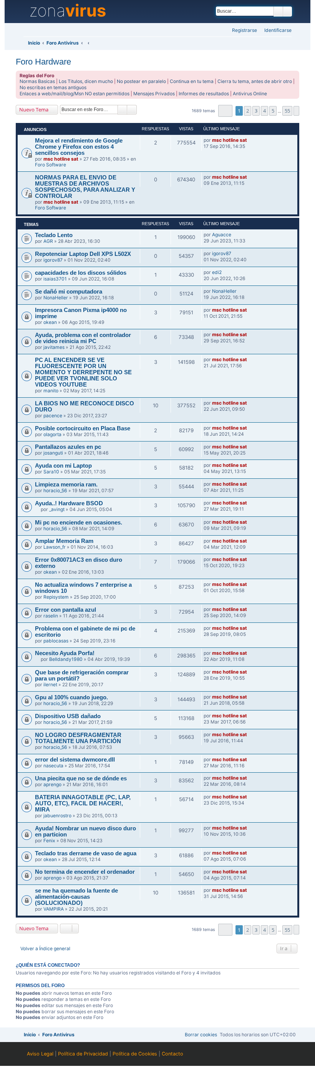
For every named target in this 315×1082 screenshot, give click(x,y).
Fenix (49, 840)
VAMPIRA (53, 909)
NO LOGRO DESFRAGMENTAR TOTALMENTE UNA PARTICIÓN (78, 738)
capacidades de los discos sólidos (80, 273)
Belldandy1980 (66, 659)
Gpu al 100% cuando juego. (71, 697)
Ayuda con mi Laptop (63, 466)
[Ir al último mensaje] (250, 140)
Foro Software (50, 165)
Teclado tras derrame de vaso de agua (85, 853)
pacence (52, 415)
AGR (48, 241)
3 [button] (256, 110)
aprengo (52, 784)
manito (50, 390)
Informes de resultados (204, 93)
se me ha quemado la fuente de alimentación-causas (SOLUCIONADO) (76, 897)
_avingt (57, 509)
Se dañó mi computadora (68, 292)
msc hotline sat (60, 159)
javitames (54, 347)
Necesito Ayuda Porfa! (64, 653)
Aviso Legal (40, 1054)
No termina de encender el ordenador (85, 872)
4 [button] (264, 110)
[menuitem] (276, 30)
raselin (50, 616)
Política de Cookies (135, 1054)
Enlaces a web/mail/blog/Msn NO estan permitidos (74, 93)
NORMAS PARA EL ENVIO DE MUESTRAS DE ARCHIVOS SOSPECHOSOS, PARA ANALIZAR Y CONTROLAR (85, 186)
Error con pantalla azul (65, 610)
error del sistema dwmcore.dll (75, 760)
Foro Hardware (43, 61)
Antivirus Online (250, 93)
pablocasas (55, 641)
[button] (225, 111)
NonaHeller (55, 297)
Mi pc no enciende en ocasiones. (78, 522)
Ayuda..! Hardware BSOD (69, 503)
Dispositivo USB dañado (68, 716)
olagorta (52, 434)
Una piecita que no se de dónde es (81, 778)
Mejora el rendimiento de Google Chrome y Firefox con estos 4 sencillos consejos (79, 147)
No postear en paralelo (141, 81)
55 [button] (287, 110)
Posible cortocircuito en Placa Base (82, 428)
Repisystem (56, 597)
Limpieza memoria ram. (66, 484)
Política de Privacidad (83, 1054)
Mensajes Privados (154, 93)
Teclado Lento (54, 235)
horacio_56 (55, 490)
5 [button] (273, 110)
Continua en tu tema (192, 81)
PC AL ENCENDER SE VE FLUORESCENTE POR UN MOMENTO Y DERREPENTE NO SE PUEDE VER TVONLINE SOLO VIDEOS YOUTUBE (83, 372)
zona (67, 11)
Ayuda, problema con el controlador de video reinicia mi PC (83, 338)
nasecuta (53, 765)
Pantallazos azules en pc (68, 447)
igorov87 (53, 260)
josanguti (53, 453)
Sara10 (51, 472)
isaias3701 (55, 279)
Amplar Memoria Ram (64, 541)
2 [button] (247, 110)
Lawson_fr (54, 547)
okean (50, 322)
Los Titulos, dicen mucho (86, 81)
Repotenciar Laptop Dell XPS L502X (83, 254)
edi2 (217, 272)
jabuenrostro (57, 815)
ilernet (50, 684)
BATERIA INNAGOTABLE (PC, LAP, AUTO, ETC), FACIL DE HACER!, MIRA (83, 803)
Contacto (172, 1054)
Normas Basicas (37, 81)
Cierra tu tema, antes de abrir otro (254, 81)
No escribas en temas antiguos (53, 87)
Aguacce (221, 234)
